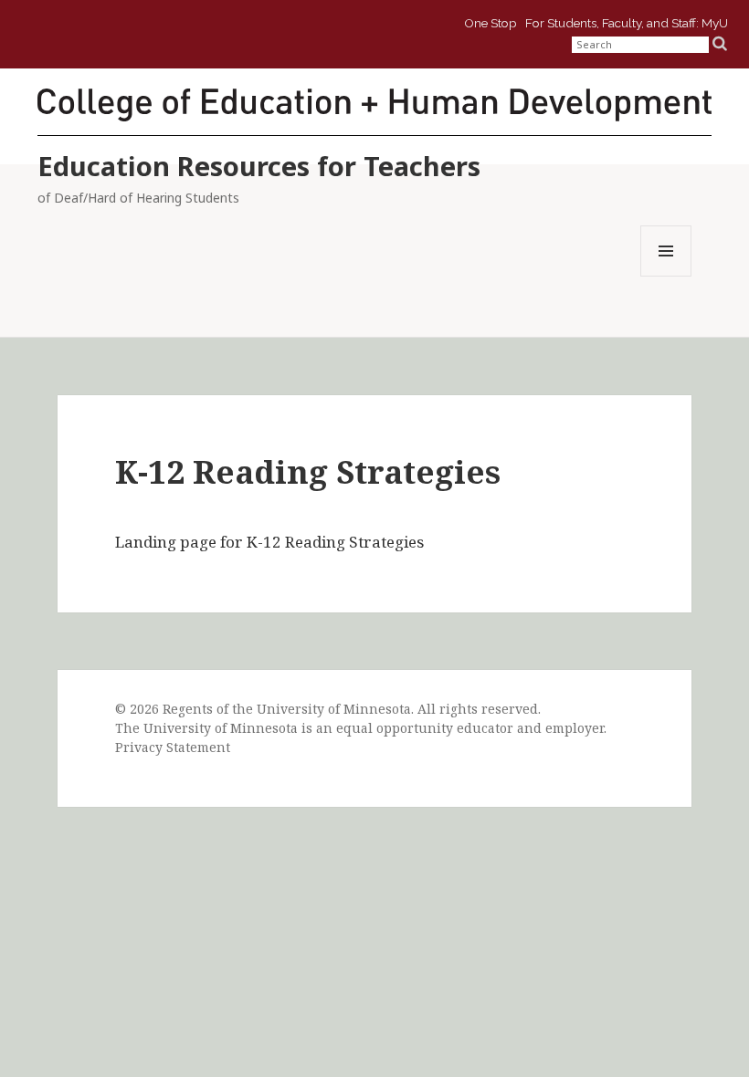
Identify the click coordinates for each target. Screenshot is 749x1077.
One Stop (490, 21)
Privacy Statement (172, 747)
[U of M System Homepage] (162, 33)
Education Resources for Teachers (258, 165)
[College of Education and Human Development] (374, 103)
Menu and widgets (666, 276)
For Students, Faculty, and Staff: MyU (626, 21)
